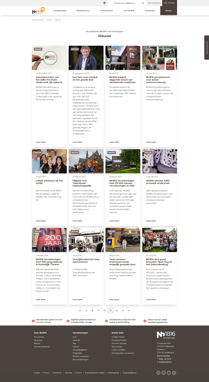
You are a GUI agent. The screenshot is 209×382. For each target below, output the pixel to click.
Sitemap (68, 373)
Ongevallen (77, 353)
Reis (74, 343)
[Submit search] (143, 3)
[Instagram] (174, 373)
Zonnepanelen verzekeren (123, 353)
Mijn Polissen (169, 3)
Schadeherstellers (119, 340)
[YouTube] (169, 373)
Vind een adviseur (119, 343)
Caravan (76, 347)
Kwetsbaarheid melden (95, 373)
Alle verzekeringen (80, 359)
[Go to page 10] (86, 311)
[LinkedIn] (163, 373)
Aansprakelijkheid (80, 350)
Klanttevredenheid (42, 347)
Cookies (37, 373)
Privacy (46, 373)
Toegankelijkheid (129, 373)
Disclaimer (57, 373)
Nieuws (37, 343)
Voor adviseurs (154, 3)
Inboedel (76, 340)
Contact (78, 373)
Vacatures (38, 340)
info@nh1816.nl (165, 362)
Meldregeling (113, 373)
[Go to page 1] (80, 311)
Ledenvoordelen (119, 350)
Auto (75, 337)
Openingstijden (163, 356)
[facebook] (158, 373)
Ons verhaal (39, 337)
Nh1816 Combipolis (81, 356)
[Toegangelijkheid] (104, 3)
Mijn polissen (117, 347)
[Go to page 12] (123, 311)
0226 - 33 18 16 (165, 359)
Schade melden (118, 337)
